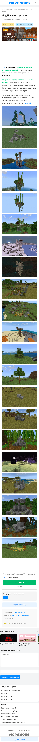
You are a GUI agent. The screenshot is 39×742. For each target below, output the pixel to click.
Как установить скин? (8, 713)
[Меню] (3, 3)
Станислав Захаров (19, 612)
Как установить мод (19, 605)
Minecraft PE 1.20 (6, 696)
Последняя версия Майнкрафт (11, 690)
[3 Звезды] (6, 623)
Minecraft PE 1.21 (6, 693)
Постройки (25, 615)
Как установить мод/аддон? (10, 711)
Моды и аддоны (16, 615)
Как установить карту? (8, 708)
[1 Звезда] (4, 623)
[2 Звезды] (5, 623)
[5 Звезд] (9, 623)
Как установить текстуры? (9, 716)
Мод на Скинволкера (7, 644)
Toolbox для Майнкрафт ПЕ (9, 719)
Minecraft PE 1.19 (6, 699)
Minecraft (28, 103)
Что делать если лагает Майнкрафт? (13, 722)
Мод (3, 67)
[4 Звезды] (8, 623)
